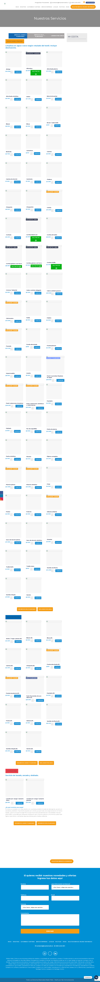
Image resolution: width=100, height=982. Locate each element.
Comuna (24, 904)
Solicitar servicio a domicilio (62, 861)
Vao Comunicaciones (67, 980)
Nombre (24, 884)
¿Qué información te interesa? (61, 884)
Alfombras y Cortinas (28, 941)
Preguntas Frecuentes (42, 2)
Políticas (58, 941)
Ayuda (64, 941)
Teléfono (24, 895)
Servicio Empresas (41, 941)
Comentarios (25, 913)
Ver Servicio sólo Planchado (26, 609)
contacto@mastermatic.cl (60, 2)
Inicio (9, 941)
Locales (51, 941)
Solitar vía (36, 71)
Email (53, 895)
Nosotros (16, 941)
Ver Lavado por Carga (45, 609)
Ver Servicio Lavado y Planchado (26, 763)
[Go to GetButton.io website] (96, 980)
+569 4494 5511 (76, 2)
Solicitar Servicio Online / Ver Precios (80, 941)
